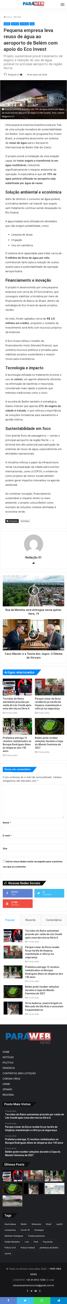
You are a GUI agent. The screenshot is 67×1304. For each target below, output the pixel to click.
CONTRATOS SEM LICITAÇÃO (19, 1073)
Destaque (25, 521)
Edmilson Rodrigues (13, 1236)
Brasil (48, 1224)
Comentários (54, 920)
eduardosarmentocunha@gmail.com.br (33, 1285)
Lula (27, 1241)
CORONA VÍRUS (11, 1078)
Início (9, 17)
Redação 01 (14, 74)
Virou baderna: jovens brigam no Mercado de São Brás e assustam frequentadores (44, 1006)
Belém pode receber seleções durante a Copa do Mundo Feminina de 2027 (42, 990)
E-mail (7, 835)
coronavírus (10, 1230)
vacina (7, 1253)
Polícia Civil (10, 1247)
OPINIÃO (7, 1089)
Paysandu (48, 1241)
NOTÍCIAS (24, 24)
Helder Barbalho (12, 1241)
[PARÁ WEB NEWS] (33, 4)
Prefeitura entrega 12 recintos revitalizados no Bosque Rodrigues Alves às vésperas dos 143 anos (17, 744)
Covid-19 (25, 1230)
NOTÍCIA (15, 24)
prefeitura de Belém (49, 1247)
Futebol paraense (36, 1236)
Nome (7, 822)
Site (5, 848)
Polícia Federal (28, 1247)
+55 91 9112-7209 (35, 1279)
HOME (6, 1051)
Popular (10, 920)
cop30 (59, 1224)
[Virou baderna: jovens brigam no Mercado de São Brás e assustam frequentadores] (13, 1008)
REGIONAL (8, 1094)
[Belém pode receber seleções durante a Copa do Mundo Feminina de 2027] (49, 726)
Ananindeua (10, 1224)
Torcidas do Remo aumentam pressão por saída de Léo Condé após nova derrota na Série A (43, 934)
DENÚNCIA (9, 1068)
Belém (24, 1224)
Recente (30, 920)
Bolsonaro (36, 1224)
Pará (32, 24)
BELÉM (17, 17)
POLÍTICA (8, 1062)
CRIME (6, 1084)
